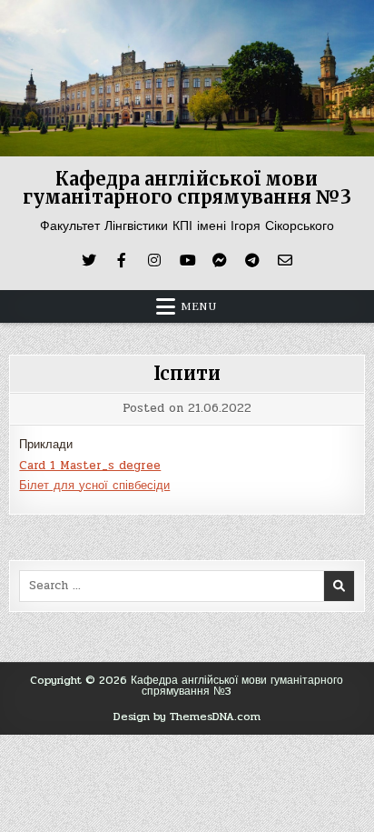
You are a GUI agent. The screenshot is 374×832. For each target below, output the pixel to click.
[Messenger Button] (219, 260)
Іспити (187, 373)
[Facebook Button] (121, 260)
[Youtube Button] (187, 260)
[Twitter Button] (89, 260)
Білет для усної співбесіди (94, 485)
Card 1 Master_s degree (90, 465)
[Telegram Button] (252, 260)
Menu (199, 306)
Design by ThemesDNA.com (187, 716)
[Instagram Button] (154, 260)
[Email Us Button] (285, 260)
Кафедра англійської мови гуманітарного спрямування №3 (187, 187)
